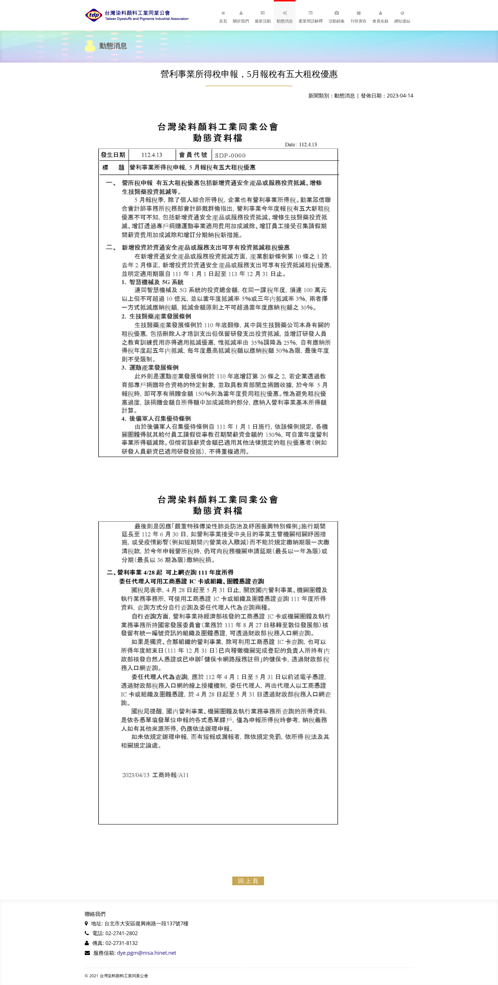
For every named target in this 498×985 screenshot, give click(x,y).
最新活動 (263, 21)
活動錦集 (337, 21)
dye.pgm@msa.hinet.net (146, 952)
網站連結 (402, 21)
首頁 (223, 21)
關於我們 (241, 21)
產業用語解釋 (311, 21)
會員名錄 (380, 21)
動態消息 (285, 21)
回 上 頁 (248, 881)
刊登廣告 (358, 21)
